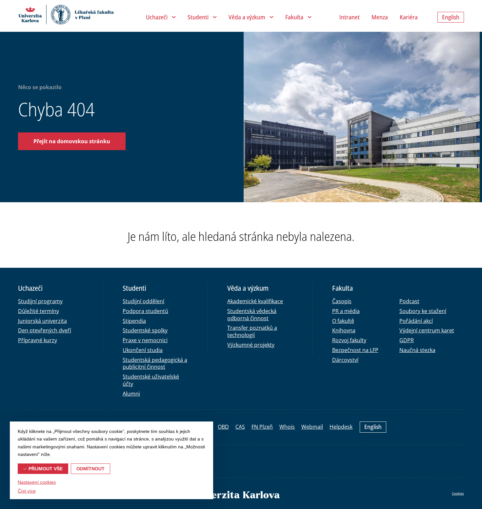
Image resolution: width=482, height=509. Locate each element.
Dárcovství (345, 359)
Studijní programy (40, 301)
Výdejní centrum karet (426, 330)
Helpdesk (341, 426)
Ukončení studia (143, 350)
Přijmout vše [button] (46, 468)
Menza (380, 17)
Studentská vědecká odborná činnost (251, 314)
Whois (287, 426)
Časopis (341, 301)
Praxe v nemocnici (145, 340)
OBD (223, 426)
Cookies (458, 493)
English (373, 427)
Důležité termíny (38, 311)
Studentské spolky (145, 330)
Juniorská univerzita (42, 320)
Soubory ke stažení (422, 311)
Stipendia (134, 320)
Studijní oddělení (143, 301)
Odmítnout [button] (90, 468)
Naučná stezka (417, 350)
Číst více (27, 491)
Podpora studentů (145, 311)
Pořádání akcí (416, 320)
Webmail (312, 426)
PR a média (346, 311)
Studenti (198, 17)
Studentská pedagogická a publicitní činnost (155, 363)
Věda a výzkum (247, 17)
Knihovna (343, 330)
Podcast (409, 301)
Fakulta (294, 17)
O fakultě (343, 320)
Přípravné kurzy (37, 340)
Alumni (131, 393)
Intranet (349, 17)
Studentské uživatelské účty (151, 380)
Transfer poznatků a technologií (252, 331)
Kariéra (409, 17)
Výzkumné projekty (250, 344)
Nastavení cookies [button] (37, 482)
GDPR (406, 340)
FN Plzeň (262, 426)
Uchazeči (157, 17)
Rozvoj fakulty (349, 340)
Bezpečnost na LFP (355, 350)
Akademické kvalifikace (255, 301)
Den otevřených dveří (44, 330)
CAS (240, 426)
